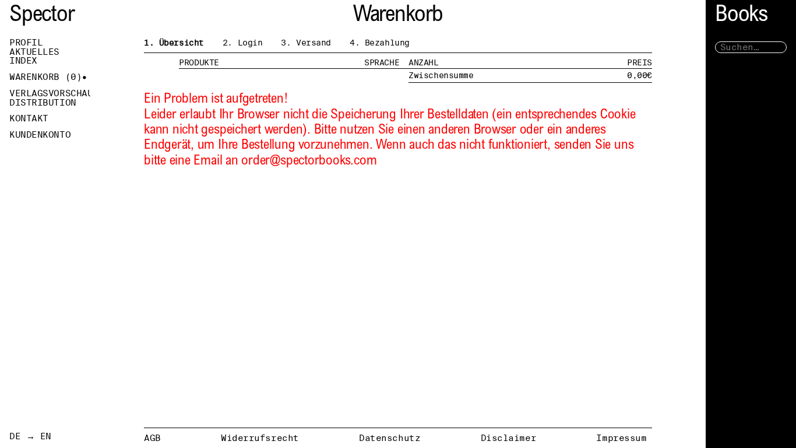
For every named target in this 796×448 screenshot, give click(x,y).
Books (741, 16)
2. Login (243, 42)
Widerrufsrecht (260, 438)
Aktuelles (34, 52)
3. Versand (306, 42)
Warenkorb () (45, 77)
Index (23, 60)
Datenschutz (389, 438)
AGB (152, 438)
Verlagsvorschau (49, 93)
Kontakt (28, 118)
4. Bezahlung (380, 42)
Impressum (621, 438)
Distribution (42, 102)
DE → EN (30, 436)
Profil (26, 42)
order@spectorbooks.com (308, 161)
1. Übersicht (174, 42)
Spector (42, 16)
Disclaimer (509, 438)
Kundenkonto (40, 134)
